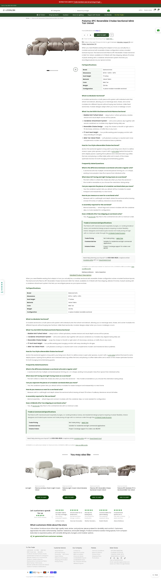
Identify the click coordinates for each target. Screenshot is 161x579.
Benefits (40, 552)
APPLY (140, 10)
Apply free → (109, 39)
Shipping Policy (96, 556)
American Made (78, 556)
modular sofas (88, 260)
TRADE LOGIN (148, 10)
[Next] (76, 46)
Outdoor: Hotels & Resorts (35, 559)
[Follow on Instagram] (114, 558)
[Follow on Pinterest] (121, 558)
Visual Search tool (105, 260)
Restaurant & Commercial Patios (37, 561)
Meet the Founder (79, 552)
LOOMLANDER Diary (79, 560)
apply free (119, 238)
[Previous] (29, 46)
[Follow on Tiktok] (125, 558)
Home (27, 18)
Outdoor (65, 15)
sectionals (92, 217)
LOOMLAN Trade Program (116, 233)
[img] (40, 515)
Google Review (125, 564)
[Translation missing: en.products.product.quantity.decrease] (84, 35)
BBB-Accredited (78, 554)
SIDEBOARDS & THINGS (117, 556)
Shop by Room (54, 15)
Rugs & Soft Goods (94, 15)
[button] (52, 517)
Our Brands (108, 15)
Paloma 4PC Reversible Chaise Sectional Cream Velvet (36, 489)
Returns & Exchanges (61, 558)
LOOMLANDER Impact (80, 558)
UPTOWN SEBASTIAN (116, 551)
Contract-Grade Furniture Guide (37, 554)
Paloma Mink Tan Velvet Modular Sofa (94, 488)
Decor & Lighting (78, 15)
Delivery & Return (88, 272)
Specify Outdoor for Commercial (37, 557)
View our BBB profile (81, 445)
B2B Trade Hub (31, 552)
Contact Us (77, 551)
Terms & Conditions (98, 551)
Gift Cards (66, 554)
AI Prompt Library (60, 552)
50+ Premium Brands (80, 561)
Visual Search (59, 551)
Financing (58, 554)
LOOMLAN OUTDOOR (117, 552)
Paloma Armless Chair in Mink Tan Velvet (119, 489)
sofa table (115, 151)
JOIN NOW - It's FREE (33, 550)
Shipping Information (61, 560)
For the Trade (119, 15)
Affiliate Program (79, 563)
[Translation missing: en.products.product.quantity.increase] (91, 35)
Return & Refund (97, 552)
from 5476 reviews (40, 517)
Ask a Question (100, 272)
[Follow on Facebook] (111, 558)
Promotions (95, 558)
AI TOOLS (42, 15)
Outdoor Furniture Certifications (36, 566)
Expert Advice (59, 556)
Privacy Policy (59, 561)
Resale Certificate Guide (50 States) (38, 565)
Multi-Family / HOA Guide (34, 563)
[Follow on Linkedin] (118, 558)
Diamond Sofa (31, 486)
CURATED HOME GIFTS (117, 554)
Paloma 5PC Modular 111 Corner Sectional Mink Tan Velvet (64, 489)
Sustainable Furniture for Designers (37, 556)
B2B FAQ (43, 550)
